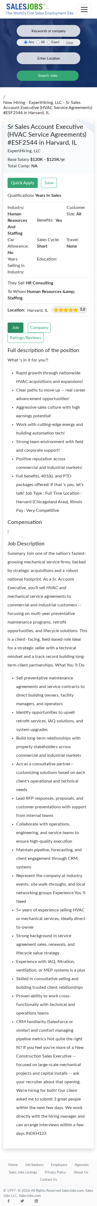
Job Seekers (34, 1165)
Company (39, 327)
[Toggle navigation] (84, 9)
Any (31, 42)
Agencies (82, 1165)
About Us (81, 1172)
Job (15, 327)
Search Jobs (48, 76)
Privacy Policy (55, 1172)
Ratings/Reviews (25, 338)
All (43, 42)
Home (13, 1165)
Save (48, 183)
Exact (55, 42)
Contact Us (48, 1180)
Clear (69, 42)
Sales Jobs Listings (23, 1172)
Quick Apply (22, 183)
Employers (59, 1165)
